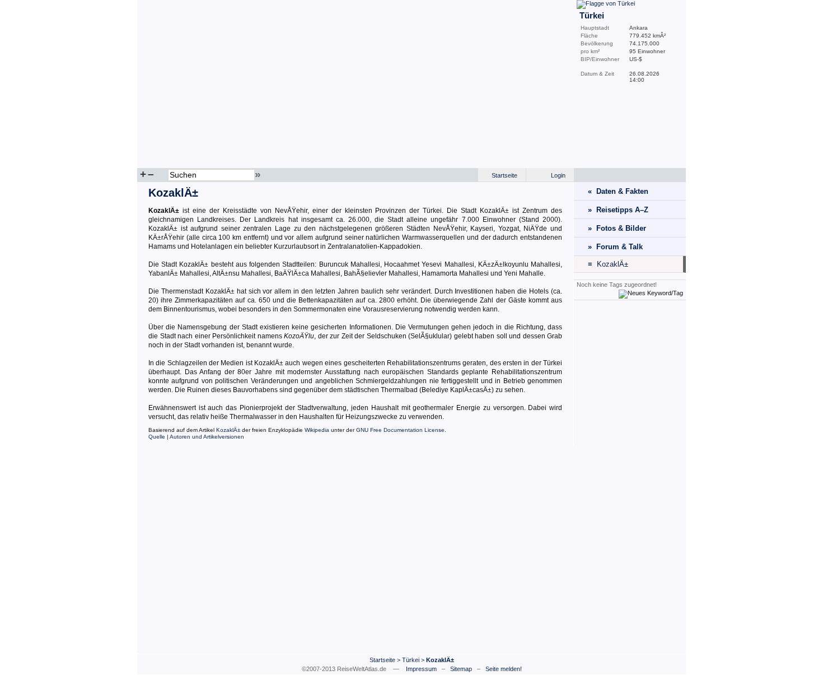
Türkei (410, 660)
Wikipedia (317, 430)
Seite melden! (503, 668)
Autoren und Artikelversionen (207, 437)
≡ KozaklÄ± (608, 264)
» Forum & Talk (615, 247)
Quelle (156, 437)
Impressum (421, 668)
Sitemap (461, 668)
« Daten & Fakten (618, 191)
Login (558, 175)
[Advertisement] (630, 477)
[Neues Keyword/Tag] (651, 293)
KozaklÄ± (228, 430)
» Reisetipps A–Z (618, 210)
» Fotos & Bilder (617, 228)
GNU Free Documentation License (400, 430)
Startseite (504, 175)
